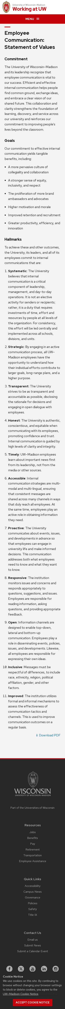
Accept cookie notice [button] (32, 1002)
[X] (21, 969)
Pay (32, 844)
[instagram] (56, 969)
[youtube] (32, 969)
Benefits (32, 838)
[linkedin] (44, 969)
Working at (29, 9)
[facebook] (9, 969)
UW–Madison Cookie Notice (20, 994)
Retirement (32, 849)
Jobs (32, 832)
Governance (32, 897)
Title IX (32, 915)
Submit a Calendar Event (32, 951)
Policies (32, 903)
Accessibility (32, 886)
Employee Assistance (32, 861)
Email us (32, 940)
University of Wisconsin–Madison (28, 5)
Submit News (32, 945)
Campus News (32, 892)
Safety (32, 909)
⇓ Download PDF (48, 735)
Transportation (32, 855)
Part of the (32, 808)
